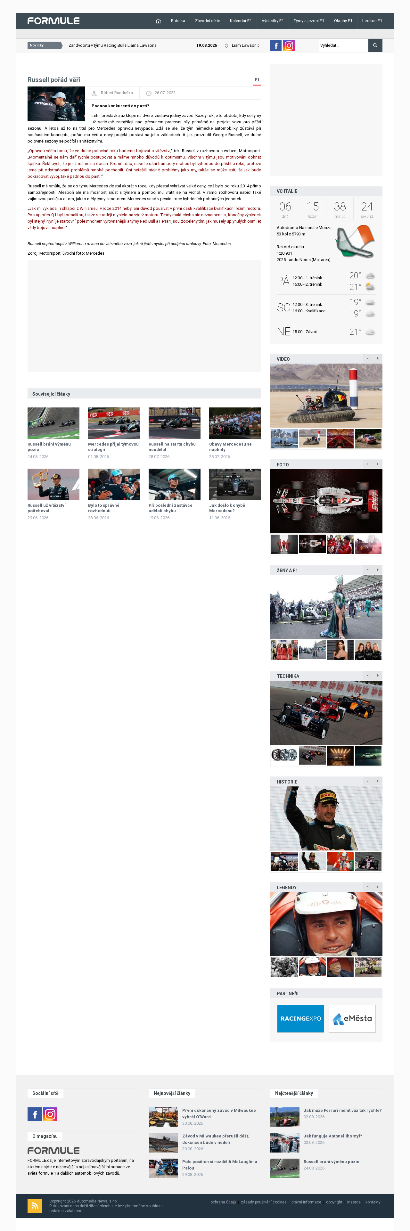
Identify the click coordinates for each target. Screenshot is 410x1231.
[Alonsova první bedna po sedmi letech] (326, 818)
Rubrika (178, 20)
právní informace (306, 1202)
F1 (257, 79)
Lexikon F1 (372, 20)
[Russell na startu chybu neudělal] (175, 423)
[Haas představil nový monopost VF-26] (326, 501)
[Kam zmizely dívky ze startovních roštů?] (326, 607)
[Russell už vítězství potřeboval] (53, 484)
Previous (263, 395)
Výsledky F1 (273, 20)
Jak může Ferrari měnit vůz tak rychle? (343, 1110)
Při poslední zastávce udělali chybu (171, 508)
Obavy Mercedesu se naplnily (230, 447)
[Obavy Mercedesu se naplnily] (235, 423)
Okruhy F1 (343, 20)
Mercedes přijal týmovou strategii (113, 447)
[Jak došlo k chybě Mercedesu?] (235, 484)
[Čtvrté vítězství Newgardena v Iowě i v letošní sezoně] (326, 713)
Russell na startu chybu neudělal (172, 447)
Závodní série (207, 20)
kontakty (373, 1202)
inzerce (354, 1202)
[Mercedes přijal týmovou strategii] (114, 423)
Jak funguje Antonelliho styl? (333, 1136)
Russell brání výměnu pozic (49, 447)
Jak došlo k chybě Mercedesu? (227, 508)
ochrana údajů (223, 1202)
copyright (334, 1202)
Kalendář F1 (241, 20)
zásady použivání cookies (264, 1202)
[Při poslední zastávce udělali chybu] (175, 484)
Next (389, 395)
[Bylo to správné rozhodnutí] (114, 484)
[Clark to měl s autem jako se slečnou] (326, 924)
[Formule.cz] (53, 20)
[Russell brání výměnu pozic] (53, 423)
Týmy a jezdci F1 (309, 20)
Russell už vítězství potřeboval (47, 508)
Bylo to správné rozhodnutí (103, 508)
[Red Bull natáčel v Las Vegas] (330, 396)
